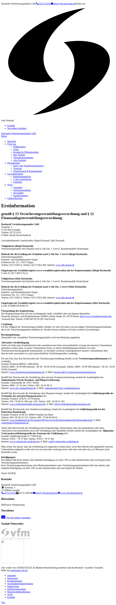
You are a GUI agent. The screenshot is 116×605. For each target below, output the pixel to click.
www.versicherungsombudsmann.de (27, 372)
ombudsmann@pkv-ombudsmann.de (62, 388)
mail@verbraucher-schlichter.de (63, 441)
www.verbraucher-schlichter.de (24, 441)
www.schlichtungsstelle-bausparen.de (27, 404)
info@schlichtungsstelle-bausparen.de (72, 404)
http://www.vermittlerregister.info (96, 316)
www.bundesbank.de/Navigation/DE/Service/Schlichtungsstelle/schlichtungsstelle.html (51, 420)
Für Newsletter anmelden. (18, 517)
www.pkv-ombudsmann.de (23, 388)
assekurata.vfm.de (19, 570)
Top (3, 602)
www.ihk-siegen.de (65, 265)
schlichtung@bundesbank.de (15, 423)
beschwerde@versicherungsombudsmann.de (74, 372)
